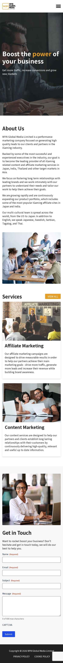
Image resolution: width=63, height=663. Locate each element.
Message (11, 593)
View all (53, 296)
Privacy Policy (21, 656)
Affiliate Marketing (24, 345)
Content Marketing (24, 427)
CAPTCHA (7, 624)
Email (10, 567)
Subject (11, 580)
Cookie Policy (42, 656)
